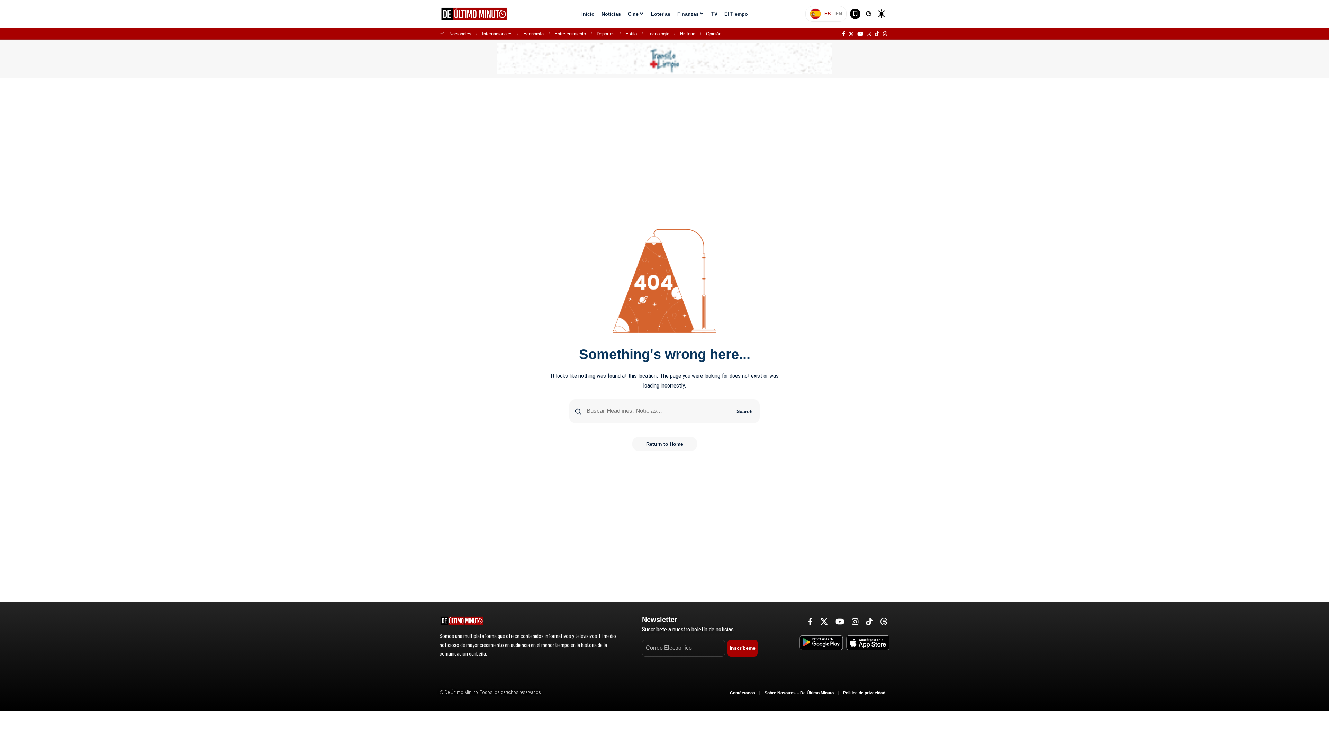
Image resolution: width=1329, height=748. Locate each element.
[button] (869, 14)
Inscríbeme (743, 648)
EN (838, 13)
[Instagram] (869, 34)
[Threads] (885, 34)
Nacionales (460, 33)
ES (827, 13)
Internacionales (497, 33)
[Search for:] (655, 411)
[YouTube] (860, 34)
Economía (533, 33)
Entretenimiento (570, 33)
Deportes (606, 33)
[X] (851, 34)
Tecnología (658, 33)
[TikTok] (877, 34)
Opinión (713, 33)
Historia (687, 33)
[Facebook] (843, 34)
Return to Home (664, 444)
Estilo (631, 33)
